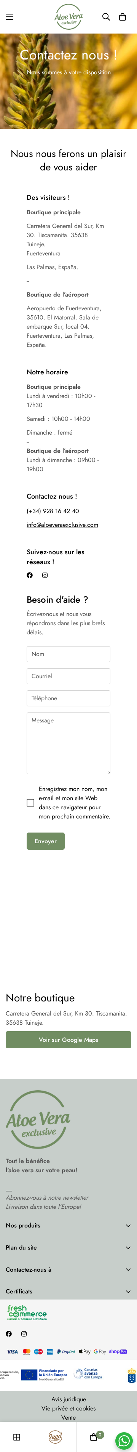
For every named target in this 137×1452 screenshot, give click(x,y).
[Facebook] (30, 575)
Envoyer (46, 841)
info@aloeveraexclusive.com (62, 524)
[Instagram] (45, 575)
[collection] (17, 1437)
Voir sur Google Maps (68, 1039)
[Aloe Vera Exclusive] (68, 17)
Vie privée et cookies (68, 1408)
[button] (122, 17)
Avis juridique (68, 1399)
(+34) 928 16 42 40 (53, 511)
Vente (68, 1417)
